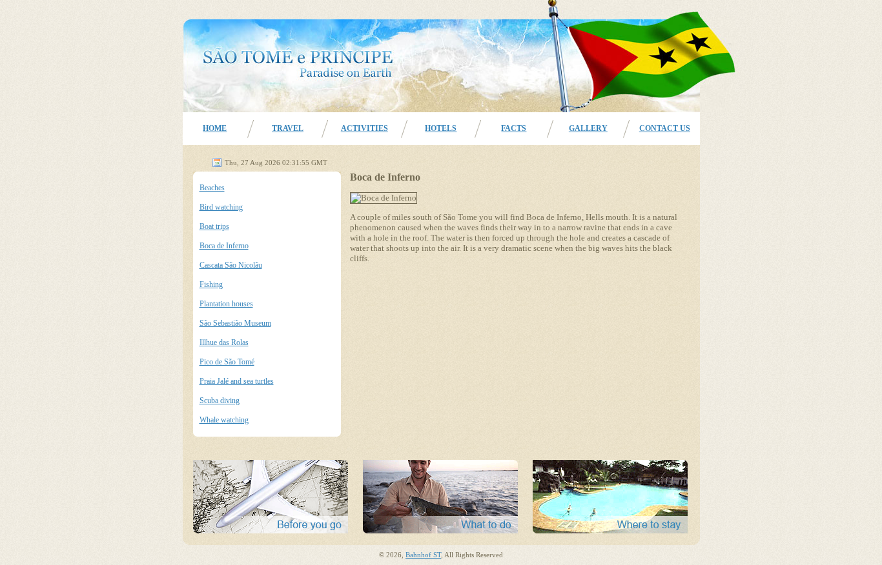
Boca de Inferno (224, 245)
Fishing (211, 284)
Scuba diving (220, 400)
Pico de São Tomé (227, 361)
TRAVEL (287, 128)
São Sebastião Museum (235, 323)
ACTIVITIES (364, 128)
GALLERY (588, 128)
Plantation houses (226, 303)
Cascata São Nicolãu (231, 265)
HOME (215, 128)
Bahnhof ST (423, 555)
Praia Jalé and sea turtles (237, 381)
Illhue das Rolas (224, 342)
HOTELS (440, 128)
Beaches (212, 187)
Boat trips (214, 226)
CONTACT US (664, 128)
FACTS (513, 128)
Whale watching (224, 419)
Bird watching (221, 207)
